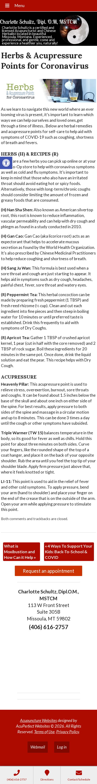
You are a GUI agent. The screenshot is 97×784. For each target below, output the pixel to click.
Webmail (37, 747)
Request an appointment (48, 571)
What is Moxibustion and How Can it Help (20, 552)
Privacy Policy (67, 731)
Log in (62, 747)
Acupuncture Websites (38, 720)
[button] (6, 163)
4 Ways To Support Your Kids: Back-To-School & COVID (68, 552)
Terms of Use (44, 731)
